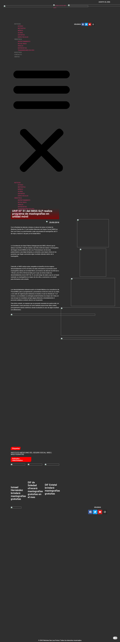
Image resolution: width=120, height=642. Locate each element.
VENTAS (17, 57)
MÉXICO (20, 30)
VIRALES (20, 46)
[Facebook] (82, 24)
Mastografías (17, 454)
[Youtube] (89, 24)
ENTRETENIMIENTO (24, 41)
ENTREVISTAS (22, 48)
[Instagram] (93, 24)
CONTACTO (18, 54)
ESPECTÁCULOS (23, 37)
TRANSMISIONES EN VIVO (26, 50)
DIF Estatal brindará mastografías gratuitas (52, 489)
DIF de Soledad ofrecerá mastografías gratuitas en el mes (35, 490)
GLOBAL (20, 33)
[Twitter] (86, 24)
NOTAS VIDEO (22, 43)
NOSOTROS (18, 52)
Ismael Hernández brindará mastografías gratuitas (18, 493)
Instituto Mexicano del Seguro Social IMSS (31, 453)
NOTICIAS (17, 24)
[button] (41, 120)
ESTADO (20, 26)
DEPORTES (21, 35)
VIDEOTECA (18, 39)
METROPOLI (22, 28)
